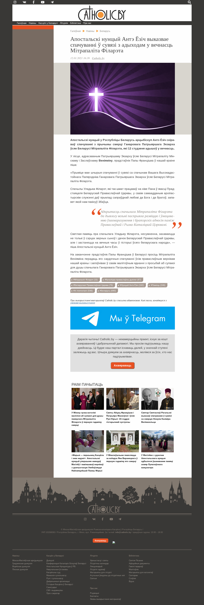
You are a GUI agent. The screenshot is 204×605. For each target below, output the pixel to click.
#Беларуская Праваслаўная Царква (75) (93, 285)
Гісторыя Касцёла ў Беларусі (59, 584)
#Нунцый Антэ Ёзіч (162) (132, 285)
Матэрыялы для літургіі (101, 572)
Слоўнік (132, 578)
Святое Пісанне (136, 560)
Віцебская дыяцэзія (21, 566)
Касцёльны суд (53, 572)
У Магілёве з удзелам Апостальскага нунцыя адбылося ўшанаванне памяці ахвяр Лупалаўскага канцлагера (157, 461)
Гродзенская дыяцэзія (22, 563)
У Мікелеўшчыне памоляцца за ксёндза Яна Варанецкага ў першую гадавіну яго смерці (122, 458)
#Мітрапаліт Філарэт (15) (85, 279)
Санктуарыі (51, 587)
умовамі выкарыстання (82, 303)
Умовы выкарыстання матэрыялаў (105, 599)
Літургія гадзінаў (97, 569)
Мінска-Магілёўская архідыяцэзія (27, 560)
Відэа (131, 581)
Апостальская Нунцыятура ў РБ (61, 566)
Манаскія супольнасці (56, 575)
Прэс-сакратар (53, 593)
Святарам (133, 575)
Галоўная (21, 23)
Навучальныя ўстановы (57, 569)
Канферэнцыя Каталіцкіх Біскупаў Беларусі (66, 563)
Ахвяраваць (122, 365)
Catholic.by (98, 58)
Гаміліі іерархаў (136, 566)
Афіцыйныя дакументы (139, 563)
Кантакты (94, 596)
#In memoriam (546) (83, 290)
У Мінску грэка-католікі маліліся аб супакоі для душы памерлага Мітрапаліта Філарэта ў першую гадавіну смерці (87, 418)
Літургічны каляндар (99, 563)
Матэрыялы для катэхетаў (141, 572)
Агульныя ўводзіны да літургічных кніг (107, 575)
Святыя (93, 578)
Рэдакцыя (94, 593)
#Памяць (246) (158, 285)
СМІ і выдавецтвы (54, 590)
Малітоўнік (134, 569)
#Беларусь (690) (108, 290)
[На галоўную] (102, 12)
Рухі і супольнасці (54, 578)
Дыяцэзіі (50, 560)
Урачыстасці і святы (99, 560)
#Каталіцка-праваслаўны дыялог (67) (123, 279)
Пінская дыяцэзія (20, 569)
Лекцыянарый (96, 566)
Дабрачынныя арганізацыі (58, 581)
